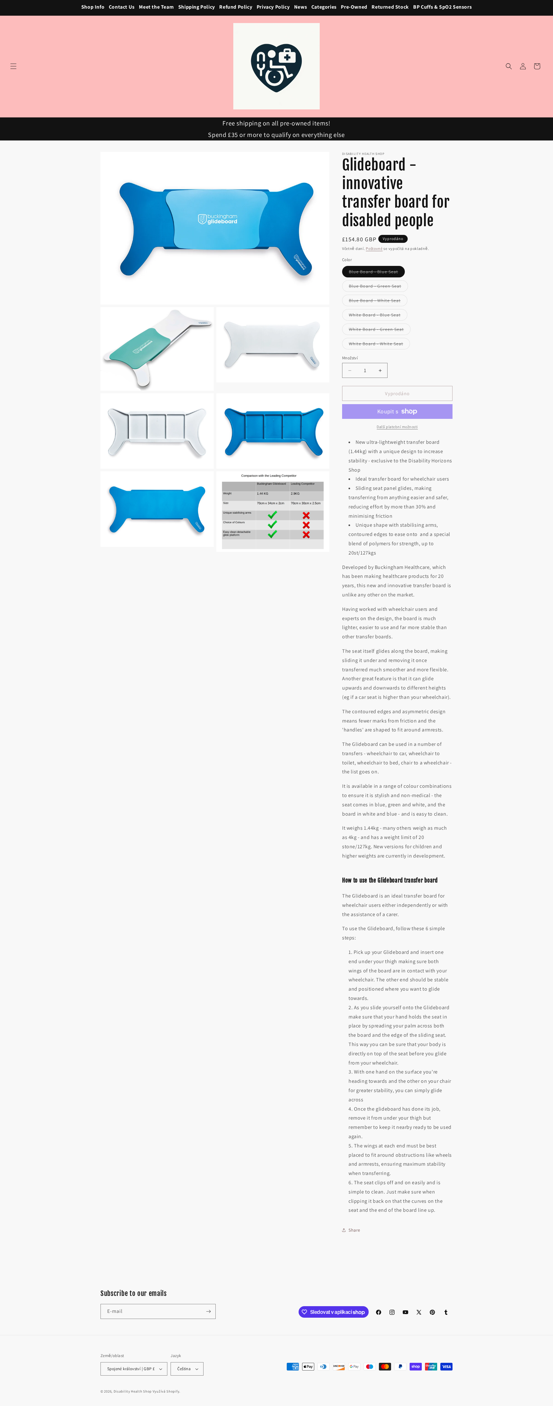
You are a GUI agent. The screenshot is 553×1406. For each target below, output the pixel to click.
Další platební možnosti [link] (397, 426)
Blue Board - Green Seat (378, 287)
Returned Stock (390, 7)
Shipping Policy (196, 7)
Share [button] (354, 1230)
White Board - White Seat (379, 344)
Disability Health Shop (133, 1391)
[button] (13, 66)
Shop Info (92, 7)
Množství (350, 358)
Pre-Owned (354, 7)
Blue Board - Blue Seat (377, 272)
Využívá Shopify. (166, 1391)
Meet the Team (156, 7)
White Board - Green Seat (380, 330)
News (300, 7)
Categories (324, 7)
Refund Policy (235, 7)
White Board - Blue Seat (378, 316)
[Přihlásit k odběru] (208, 1311)
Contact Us (122, 7)
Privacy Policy (273, 7)
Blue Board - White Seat (378, 301)
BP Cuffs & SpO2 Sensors (442, 7)
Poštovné (374, 248)
